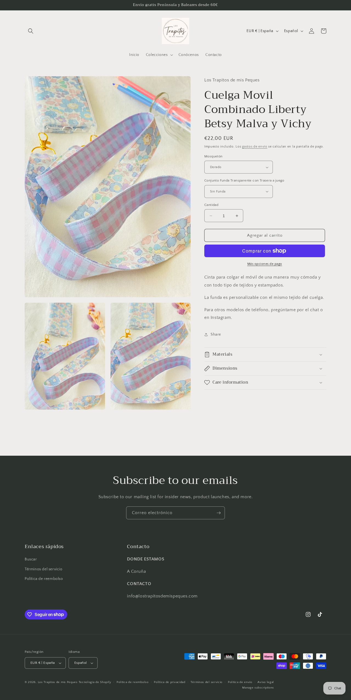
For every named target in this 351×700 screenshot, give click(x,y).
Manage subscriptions (258, 687)
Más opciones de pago (264, 264)
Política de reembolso (44, 579)
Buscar (31, 559)
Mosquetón (213, 156)
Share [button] (216, 334)
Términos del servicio (44, 569)
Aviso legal (265, 682)
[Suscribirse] (219, 512)
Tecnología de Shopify (95, 682)
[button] (31, 31)
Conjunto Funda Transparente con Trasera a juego (244, 180)
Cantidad (211, 205)
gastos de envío (254, 146)
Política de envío (240, 682)
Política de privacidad (169, 682)
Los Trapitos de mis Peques (58, 682)
